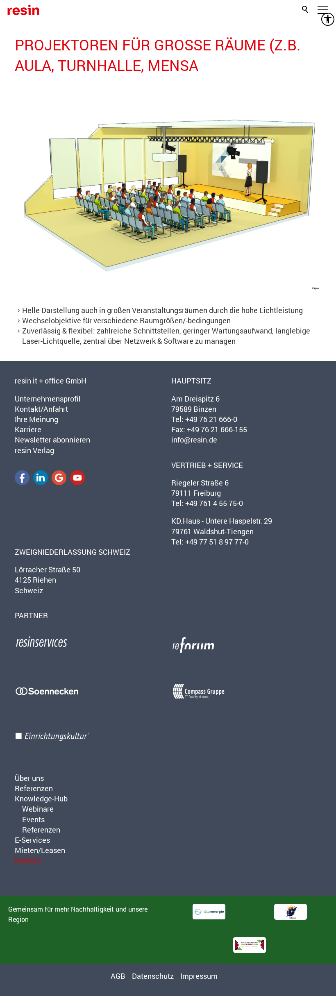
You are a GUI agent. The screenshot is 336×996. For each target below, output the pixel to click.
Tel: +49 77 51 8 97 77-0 (210, 542)
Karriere (28, 429)
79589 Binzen (193, 409)
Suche (305, 8)
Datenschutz (153, 976)
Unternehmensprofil (48, 399)
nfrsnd (193, 440)
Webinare (38, 809)
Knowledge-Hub (41, 798)
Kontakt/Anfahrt (41, 409)
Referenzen (34, 788)
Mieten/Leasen (40, 850)
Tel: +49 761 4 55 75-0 (207, 503)
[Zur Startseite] (23, 9)
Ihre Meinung (36, 419)
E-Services (32, 840)
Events (33, 819)
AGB (118, 976)
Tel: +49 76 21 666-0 (204, 419)
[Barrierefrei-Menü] (327, 19)
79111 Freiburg (196, 493)
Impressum (199, 976)
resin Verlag (34, 450)
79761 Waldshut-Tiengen (212, 531)
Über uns (29, 778)
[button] (22, 477)
